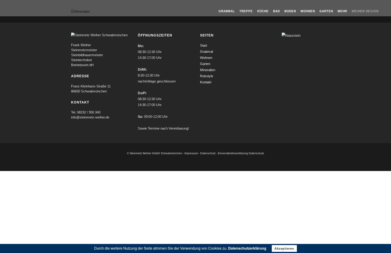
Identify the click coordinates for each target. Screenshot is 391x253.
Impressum (191, 153)
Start (203, 45)
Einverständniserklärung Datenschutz (241, 153)
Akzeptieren (284, 248)
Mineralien (207, 70)
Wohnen (206, 58)
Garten (205, 64)
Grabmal (206, 51)
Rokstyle (206, 76)
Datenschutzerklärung (247, 248)
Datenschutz (208, 153)
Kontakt (205, 82)
